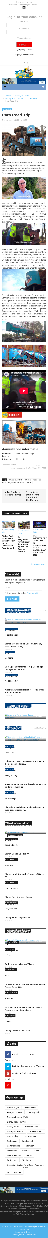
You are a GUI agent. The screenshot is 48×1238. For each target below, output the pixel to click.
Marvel (29, 1155)
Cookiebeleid (31, 1234)
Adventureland (29, 1107)
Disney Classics (10, 1015)
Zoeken (34, 4)
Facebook (13, 4)
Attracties (7, 109)
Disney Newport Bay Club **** (24, 825)
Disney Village (9, 949)
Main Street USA (14, 1155)
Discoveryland (33, 1112)
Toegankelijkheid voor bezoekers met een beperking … (24, 933)
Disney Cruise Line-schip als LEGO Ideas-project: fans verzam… (23, 730)
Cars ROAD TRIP (16, 480)
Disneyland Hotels (15, 835)
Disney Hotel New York (17, 1122)
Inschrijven (12, 599)
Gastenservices (13, 1145)
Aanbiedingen (24, 4)
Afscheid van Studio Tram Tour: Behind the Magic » (32, 496)
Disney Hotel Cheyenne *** (17, 917)
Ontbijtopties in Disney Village (19, 964)
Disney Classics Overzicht (17, 1030)
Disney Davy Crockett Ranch (18, 897)
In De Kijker (12, 1150)
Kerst (36, 1150)
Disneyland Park (36, 1131)
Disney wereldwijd (11, 992)
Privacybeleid (32, 593)
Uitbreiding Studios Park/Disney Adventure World (25, 1166)
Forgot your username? (24, 54)
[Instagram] (8, 1085)
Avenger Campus (14, 1112)
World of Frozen (14, 1172)
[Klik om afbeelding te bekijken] (24, 140)
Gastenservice (13, 943)
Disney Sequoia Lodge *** (17, 854)
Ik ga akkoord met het (22, 593)
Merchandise (9, 746)
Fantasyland (12, 1141)
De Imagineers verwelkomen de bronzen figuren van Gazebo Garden (24, 544)
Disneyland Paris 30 (15, 1131)
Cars (30, 482)
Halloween (29, 1145)
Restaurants (12, 1160)
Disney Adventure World (17, 1117)
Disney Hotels (13, 1126)
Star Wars (26, 1160)
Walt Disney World (11, 629)
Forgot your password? (24, 50)
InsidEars (26, 1150)
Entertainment (30, 1136)
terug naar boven (38, 564)
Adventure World (10, 969)
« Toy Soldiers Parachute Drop (13, 493)
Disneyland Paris (31, 1126)
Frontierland (27, 1141)
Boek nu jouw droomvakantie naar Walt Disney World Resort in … (25, 612)
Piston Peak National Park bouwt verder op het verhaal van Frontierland (8, 542)
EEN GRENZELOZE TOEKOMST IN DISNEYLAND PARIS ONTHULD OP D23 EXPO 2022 (40, 545)
